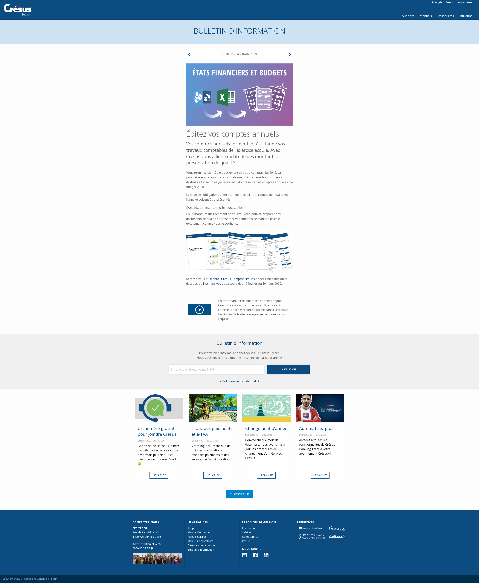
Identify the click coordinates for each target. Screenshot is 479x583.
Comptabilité (250, 536)
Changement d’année (266, 428)
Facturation (249, 528)
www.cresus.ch (466, 2)
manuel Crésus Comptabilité (230, 279)
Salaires (246, 532)
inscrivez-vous (213, 283)
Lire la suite (159, 475)
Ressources (446, 16)
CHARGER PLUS (239, 494)
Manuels (426, 16)
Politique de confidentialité (240, 381)
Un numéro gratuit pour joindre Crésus (157, 431)
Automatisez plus (316, 428)
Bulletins (466, 16)
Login (54, 578)
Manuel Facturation (199, 532)
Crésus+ (247, 541)
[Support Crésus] (18, 10)
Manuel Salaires (197, 536)
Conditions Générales (36, 578)
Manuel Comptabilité (200, 541)
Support (408, 16)
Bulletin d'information (200, 549)
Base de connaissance (201, 545)
